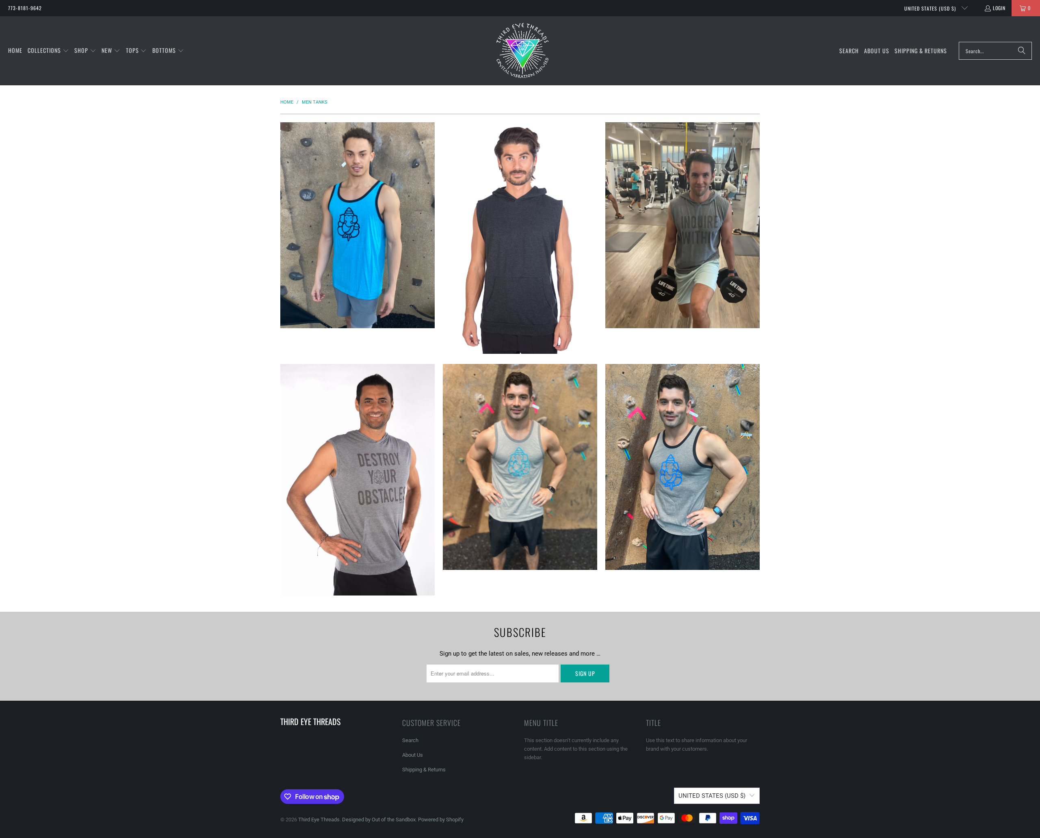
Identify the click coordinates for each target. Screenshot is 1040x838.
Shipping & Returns (424, 770)
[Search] (1022, 51)
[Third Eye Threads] (522, 50)
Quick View (357, 253)
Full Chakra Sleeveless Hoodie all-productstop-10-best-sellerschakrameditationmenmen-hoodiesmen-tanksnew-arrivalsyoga (520, 238)
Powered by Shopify (441, 819)
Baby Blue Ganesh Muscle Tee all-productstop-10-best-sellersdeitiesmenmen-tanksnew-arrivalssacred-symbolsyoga (357, 225)
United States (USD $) (931, 8)
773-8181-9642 (25, 7)
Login (999, 7)
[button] (48, 51)
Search (410, 740)
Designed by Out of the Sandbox (379, 819)
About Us (412, 755)
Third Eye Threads (319, 819)
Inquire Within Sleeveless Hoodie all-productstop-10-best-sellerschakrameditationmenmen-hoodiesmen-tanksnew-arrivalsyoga (682, 225)
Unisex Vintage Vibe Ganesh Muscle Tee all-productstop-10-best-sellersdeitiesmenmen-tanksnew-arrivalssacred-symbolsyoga (682, 467)
